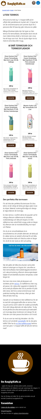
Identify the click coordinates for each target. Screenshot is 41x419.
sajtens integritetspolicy (21, 413)
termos (16, 284)
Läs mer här (11, 98)
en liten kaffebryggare (23, 323)
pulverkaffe (22, 321)
